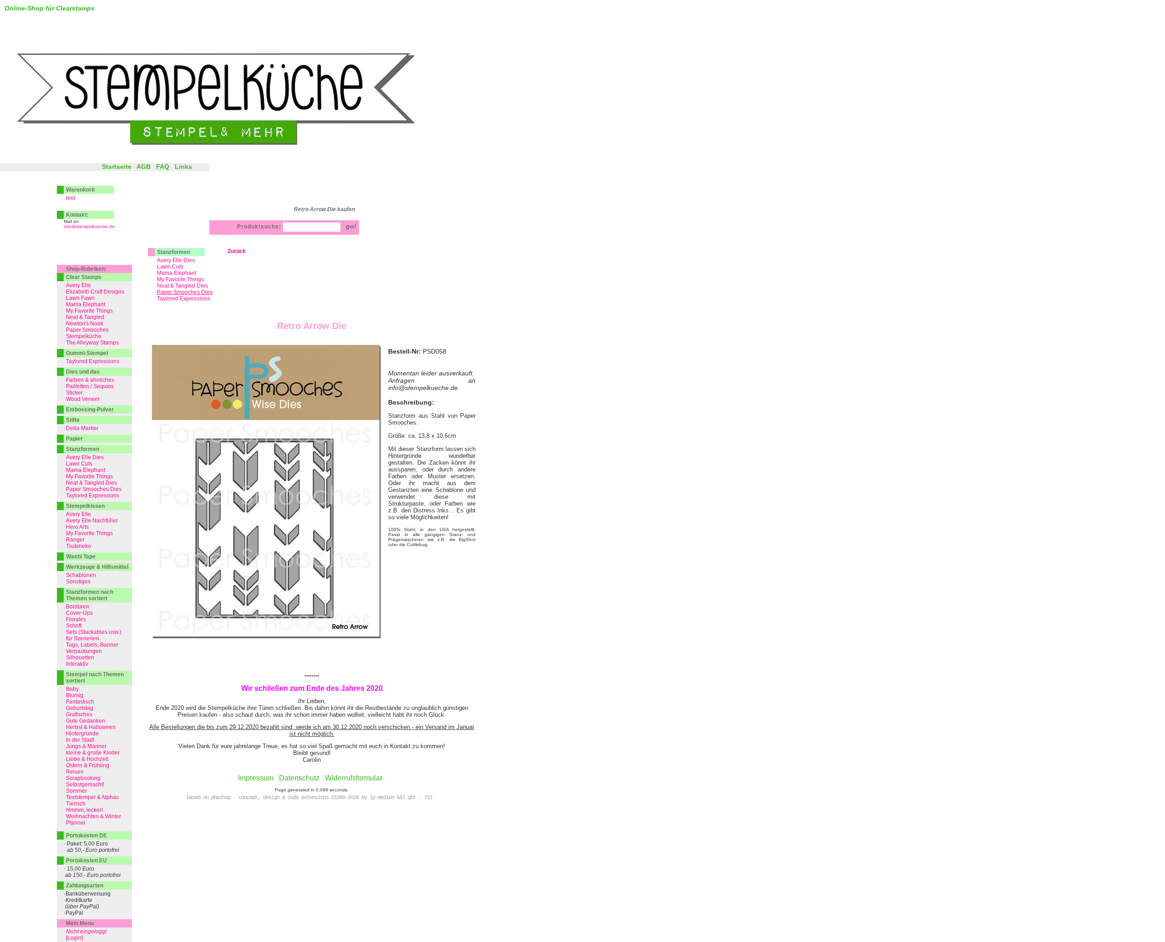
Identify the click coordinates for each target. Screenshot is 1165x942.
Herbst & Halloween (91, 727)
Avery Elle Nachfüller (92, 520)
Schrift (73, 626)
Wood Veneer (83, 399)
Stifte (73, 420)
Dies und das (83, 372)
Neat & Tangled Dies (182, 286)
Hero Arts (77, 527)
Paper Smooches (87, 330)
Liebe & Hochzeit (87, 759)
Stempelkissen (85, 506)
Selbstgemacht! (85, 784)
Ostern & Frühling (87, 765)
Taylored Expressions (183, 298)
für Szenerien (82, 638)
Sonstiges (78, 581)
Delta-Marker (82, 428)
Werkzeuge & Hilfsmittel (97, 567)
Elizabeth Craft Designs (95, 292)
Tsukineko (78, 546)
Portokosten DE (86, 835)
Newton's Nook (84, 323)
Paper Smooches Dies (94, 489)
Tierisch (76, 803)
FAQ (162, 166)
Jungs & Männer (86, 746)
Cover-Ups (79, 613)
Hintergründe (82, 733)
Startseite (117, 166)
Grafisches (79, 714)
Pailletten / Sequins (90, 386)
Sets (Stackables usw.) (94, 632)
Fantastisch (80, 702)
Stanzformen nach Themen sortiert (89, 595)
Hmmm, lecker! (84, 810)
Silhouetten (80, 657)
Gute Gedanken (85, 721)
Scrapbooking (83, 778)
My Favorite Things (180, 279)
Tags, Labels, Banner (92, 645)
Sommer (76, 791)
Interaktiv (77, 664)
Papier (74, 439)
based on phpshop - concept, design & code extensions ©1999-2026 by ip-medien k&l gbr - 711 (309, 798)
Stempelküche (83, 336)
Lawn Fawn (80, 298)
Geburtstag (79, 708)
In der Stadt (80, 740)
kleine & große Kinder (93, 753)
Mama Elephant (176, 273)
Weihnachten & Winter (93, 816)
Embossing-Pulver (90, 409)
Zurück (237, 251)
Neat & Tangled (85, 317)
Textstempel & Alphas (92, 797)
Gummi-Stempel (87, 353)
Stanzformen (173, 252)
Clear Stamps (83, 277)
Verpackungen (84, 651)
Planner (76, 823)
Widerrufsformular (353, 778)
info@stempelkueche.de (89, 226)
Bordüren (77, 606)
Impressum (256, 778)
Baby (72, 689)
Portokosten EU (86, 860)
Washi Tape (81, 556)
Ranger (75, 540)
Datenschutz (299, 778)
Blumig (74, 695)
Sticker (74, 393)
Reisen (75, 772)
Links (183, 166)
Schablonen (81, 575)
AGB (144, 166)
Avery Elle (78, 285)
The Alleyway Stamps (92, 342)
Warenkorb (80, 190)
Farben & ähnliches (90, 380)
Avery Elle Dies (176, 260)
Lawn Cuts (170, 266)
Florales (76, 619)
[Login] (74, 938)
